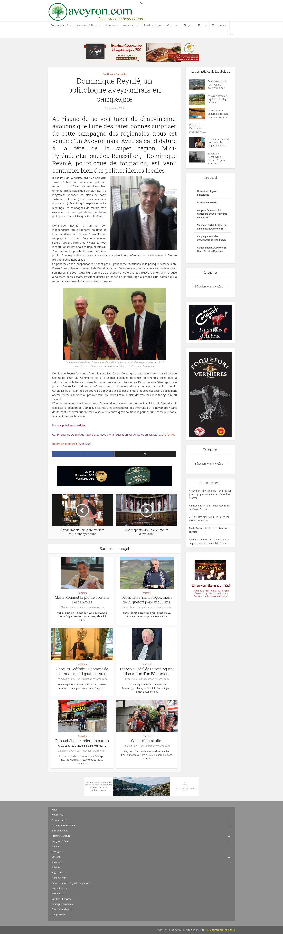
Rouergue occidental (62, 903)
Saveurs (110, 25)
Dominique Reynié (207, 202)
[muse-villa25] (141, 786)
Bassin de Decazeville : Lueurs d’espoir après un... (216, 158)
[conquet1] (210, 322)
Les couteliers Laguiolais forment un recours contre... (218, 114)
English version (59, 872)
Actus (54, 809)
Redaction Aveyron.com (92, 607)
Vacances (218, 25)
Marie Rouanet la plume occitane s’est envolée (82, 599)
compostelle (58, 914)
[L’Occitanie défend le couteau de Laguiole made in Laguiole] (198, 142)
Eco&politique (153, 25)
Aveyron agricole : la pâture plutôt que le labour (218, 99)
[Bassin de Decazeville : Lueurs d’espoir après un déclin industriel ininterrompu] (198, 156)
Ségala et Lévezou (61, 898)
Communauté (59, 25)
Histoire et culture (61, 835)
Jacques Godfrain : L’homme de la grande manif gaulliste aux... (82, 671)
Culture (172, 25)
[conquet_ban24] (141, 52)
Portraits (120, 74)
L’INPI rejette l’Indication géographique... (197, 128)
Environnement (60, 830)
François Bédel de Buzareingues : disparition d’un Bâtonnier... (147, 671)
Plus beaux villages (61, 909)
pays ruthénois (59, 888)
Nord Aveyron (59, 877)
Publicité (56, 867)
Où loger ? (57, 851)
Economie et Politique (63, 825)
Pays (187, 25)
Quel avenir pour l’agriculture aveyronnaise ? (217, 84)
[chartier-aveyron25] (210, 576)
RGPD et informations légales (220, 929)
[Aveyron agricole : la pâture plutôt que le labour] (198, 99)
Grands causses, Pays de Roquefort (70, 883)
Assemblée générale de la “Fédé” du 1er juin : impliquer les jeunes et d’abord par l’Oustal (210, 494)
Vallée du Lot (58, 893)
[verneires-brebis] (210, 394)
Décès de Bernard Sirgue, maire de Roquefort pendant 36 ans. (146, 599)
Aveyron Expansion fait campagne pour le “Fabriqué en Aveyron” (212, 214)
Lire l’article (168, 434)
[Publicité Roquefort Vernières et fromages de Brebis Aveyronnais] (114, 476)
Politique (108, 74)
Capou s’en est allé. (147, 740)
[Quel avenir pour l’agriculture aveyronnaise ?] (198, 84)
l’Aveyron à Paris (86, 25)
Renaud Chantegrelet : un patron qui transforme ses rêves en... (82, 743)
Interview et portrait (64, 444)
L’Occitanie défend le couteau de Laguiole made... (218, 142)
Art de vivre (131, 25)
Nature (202, 25)
